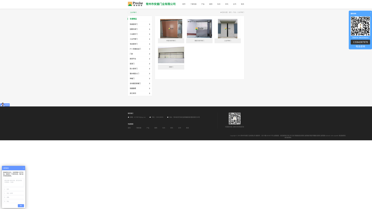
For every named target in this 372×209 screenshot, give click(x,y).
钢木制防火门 (134, 73)
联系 (242, 4)
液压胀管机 (283, 135)
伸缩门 (132, 78)
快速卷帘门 (134, 24)
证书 (234, 4)
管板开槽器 (312, 135)
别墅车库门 (134, 29)
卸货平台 (133, 59)
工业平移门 (240, 12)
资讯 (226, 4)
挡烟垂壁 (133, 88)
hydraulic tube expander (331, 135)
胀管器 (307, 135)
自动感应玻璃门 (135, 83)
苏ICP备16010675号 (267, 135)
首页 (183, 4)
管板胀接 (297, 135)
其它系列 (133, 93)
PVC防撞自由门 (135, 49)
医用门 (132, 64)
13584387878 (360, 42)
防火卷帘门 (134, 68)
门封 (131, 54)
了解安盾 (193, 4)
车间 (218, 4)
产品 (202, 4)
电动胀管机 (342, 135)
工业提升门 (134, 34)
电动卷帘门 (134, 44)
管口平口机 (290, 135)
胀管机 (302, 135)
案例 (210, 4)
